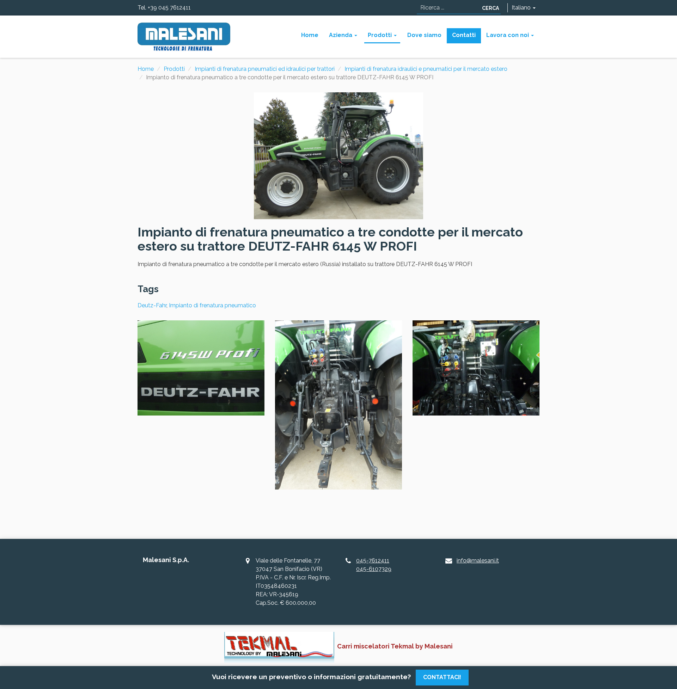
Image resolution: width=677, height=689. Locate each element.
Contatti (464, 35)
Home (309, 35)
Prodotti (380, 35)
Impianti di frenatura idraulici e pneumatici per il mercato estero (425, 69)
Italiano (522, 7)
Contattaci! (442, 677)
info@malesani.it (478, 560)
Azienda (341, 35)
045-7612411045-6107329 (373, 564)
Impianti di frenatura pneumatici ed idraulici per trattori (265, 69)
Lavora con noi (508, 35)
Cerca (490, 8)
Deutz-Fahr (152, 305)
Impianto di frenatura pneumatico (212, 305)
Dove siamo (424, 35)
